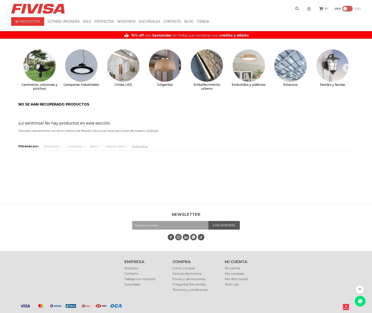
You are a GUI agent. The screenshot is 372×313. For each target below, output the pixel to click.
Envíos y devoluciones (189, 279)
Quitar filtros (140, 146)
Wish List (232, 284)
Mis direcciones (236, 279)
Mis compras (234, 274)
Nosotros (126, 21)
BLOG (189, 21)
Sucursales (149, 21)
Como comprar (183, 268)
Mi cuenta (232, 268)
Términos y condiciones (190, 290)
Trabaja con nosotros (139, 279)
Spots (93, 146)
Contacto (172, 21)
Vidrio (115, 146)
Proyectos (104, 21)
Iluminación (51, 146)
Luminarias (74, 146)
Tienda (203, 21)
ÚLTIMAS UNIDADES (63, 21)
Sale (87, 21)
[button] (347, 67)
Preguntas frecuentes (189, 284)
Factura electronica (186, 274)
